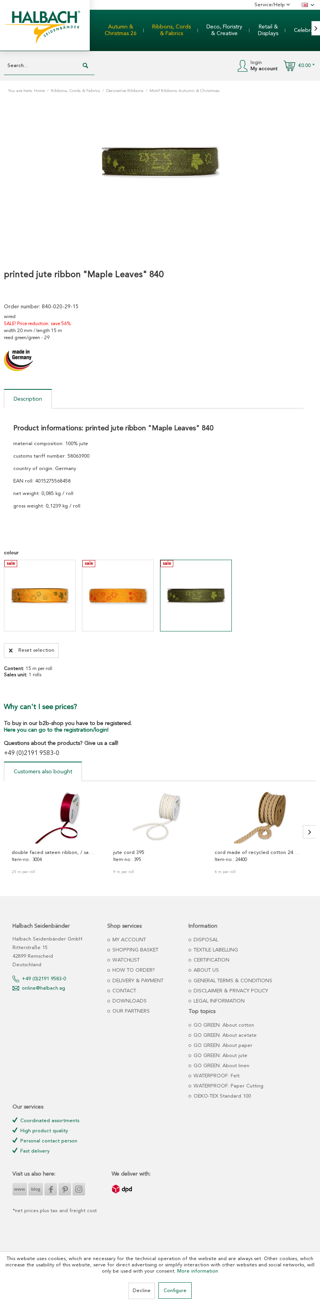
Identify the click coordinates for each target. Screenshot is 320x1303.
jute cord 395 (128, 852)
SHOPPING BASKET (134, 950)
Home (39, 91)
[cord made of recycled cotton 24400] (261, 816)
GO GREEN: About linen (220, 1065)
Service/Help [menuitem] (270, 4)
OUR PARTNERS (130, 1011)
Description (28, 399)
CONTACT (123, 991)
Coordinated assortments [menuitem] (49, 1120)
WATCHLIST (125, 960)
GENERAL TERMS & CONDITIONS (232, 980)
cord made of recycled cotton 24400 (257, 852)
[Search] (85, 66)
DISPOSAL (205, 939)
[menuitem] (121, 30)
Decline (142, 1290)
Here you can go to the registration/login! (56, 730)
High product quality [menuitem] (43, 1130)
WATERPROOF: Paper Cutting (227, 1086)
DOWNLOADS (129, 1001)
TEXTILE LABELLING (215, 950)
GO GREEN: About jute (219, 1055)
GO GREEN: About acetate (224, 1035)
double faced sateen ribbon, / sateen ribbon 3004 (54, 852)
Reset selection (36, 650)
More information (197, 1271)
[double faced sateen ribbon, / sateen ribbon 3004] (58, 816)
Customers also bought (43, 771)
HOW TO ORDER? (133, 970)
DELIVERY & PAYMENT (137, 980)
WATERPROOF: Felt (216, 1075)
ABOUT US (205, 970)
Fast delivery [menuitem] (34, 1151)
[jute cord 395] (160, 816)
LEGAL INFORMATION (218, 1001)
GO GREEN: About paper (222, 1045)
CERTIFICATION (210, 960)
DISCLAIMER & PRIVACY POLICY (230, 991)
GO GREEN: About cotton (223, 1025)
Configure (175, 1290)
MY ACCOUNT (128, 939)
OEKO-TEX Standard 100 (221, 1096)
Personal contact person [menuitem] (48, 1141)
